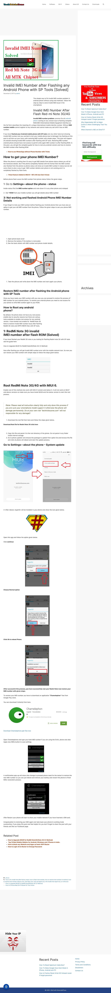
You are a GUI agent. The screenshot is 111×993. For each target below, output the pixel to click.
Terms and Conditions (83, 965)
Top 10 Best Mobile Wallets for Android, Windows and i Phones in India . (34, 842)
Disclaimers (79, 968)
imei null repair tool (39, 881)
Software (52, 4)
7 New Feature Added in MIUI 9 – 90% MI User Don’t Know (28, 175)
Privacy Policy (80, 962)
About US (76, 4)
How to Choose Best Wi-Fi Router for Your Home (19, 885)
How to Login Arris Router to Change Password (25, 847)
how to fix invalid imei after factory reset (17, 879)
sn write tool (64, 881)
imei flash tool (29, 881)
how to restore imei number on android (56, 879)
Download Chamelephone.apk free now (17, 731)
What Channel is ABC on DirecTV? (93, 130)
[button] (103, 4)
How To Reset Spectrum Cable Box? (93, 109)
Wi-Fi (60, 4)
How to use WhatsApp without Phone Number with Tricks (29, 152)
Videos (67, 4)
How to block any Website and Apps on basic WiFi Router (28, 844)
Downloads (95, 4)
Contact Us (85, 4)
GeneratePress (61, 990)
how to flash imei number (37, 879)
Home (44, 4)
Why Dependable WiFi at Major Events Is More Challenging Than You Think (94, 124)
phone (7, 878)
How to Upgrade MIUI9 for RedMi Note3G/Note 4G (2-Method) (30, 840)
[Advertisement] (38, 22)
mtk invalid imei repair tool (52, 881)
